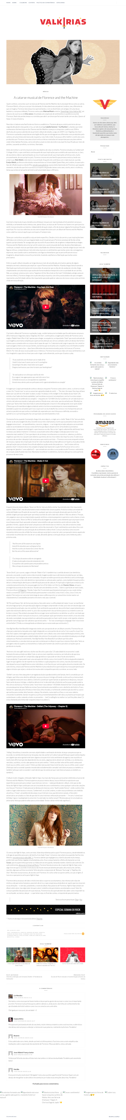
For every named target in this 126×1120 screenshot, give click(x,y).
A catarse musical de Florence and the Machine (46, 97)
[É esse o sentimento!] (112, 384)
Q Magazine (22, 590)
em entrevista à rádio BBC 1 (23, 858)
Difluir (118, 1116)
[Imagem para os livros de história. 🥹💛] (97, 399)
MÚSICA (46, 91)
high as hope (24, 935)
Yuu (81, 900)
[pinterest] (52, 926)
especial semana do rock (29, 932)
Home (8, 2)
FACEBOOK (105, 252)
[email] (58, 926)
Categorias (60, 2)
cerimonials (15, 932)
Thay (76, 900)
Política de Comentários (46, 2)
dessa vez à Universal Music (29, 865)
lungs (17, 937)
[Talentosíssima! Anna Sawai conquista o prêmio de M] (97, 384)
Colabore (23, 2)
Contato (32, 2)
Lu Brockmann (111, 477)
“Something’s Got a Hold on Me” (70, 111)
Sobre (14, 2)
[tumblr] (55, 926)
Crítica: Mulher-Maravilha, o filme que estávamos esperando (104, 277)
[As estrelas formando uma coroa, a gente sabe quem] (97, 369)
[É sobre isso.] (112, 399)
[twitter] (46, 926)
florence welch (13, 935)
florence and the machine (32, 934)
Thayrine (39, 919)
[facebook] (49, 926)
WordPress (112, 1116)
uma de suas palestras (40, 165)
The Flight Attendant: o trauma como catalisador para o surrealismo (104, 310)
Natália (16, 1069)
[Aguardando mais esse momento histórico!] (112, 369)
